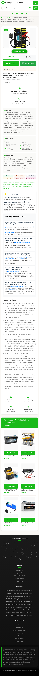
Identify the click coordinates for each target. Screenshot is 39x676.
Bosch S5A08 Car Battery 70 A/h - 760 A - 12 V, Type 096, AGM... (27, 523)
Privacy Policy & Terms (19, 630)
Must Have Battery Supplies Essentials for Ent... (19, 601)
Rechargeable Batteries (19, 573)
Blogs (19, 635)
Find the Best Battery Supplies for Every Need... (19, 599)
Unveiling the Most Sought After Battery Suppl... (19, 593)
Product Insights (19, 641)
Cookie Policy (19, 633)
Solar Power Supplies (20, 575)
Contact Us (19, 627)
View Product (11, 452)
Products (9, 17)
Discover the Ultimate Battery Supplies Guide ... (19, 609)
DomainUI (19, 672)
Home (3, 17)
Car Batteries (19, 570)
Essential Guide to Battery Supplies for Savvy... (19, 612)
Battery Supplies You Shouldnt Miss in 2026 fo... (19, 607)
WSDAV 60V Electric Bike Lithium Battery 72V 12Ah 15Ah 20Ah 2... (10, 523)
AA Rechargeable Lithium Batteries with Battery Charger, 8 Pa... (10, 490)
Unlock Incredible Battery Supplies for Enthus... (19, 615)
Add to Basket (29, 63)
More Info (12, 63)
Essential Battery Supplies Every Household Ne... (19, 590)
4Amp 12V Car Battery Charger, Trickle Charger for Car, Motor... (27, 490)
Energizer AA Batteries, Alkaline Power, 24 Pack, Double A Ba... (27, 456)
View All (6, 425)
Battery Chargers (19, 578)
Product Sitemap (19, 638)
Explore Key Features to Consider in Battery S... (19, 604)
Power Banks (19, 581)
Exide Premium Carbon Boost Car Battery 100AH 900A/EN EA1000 (10, 456)
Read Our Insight (20, 51)
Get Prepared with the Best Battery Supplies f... (19, 596)
